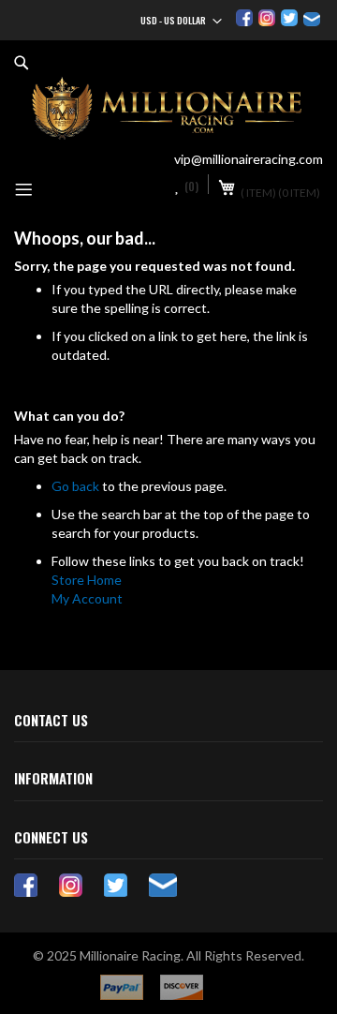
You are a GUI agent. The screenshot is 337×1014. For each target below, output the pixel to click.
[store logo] (168, 108)
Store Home (86, 580)
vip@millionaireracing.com (248, 159)
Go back (75, 486)
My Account (87, 598)
